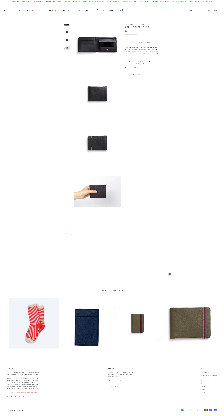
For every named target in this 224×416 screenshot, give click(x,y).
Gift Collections (53, 10)
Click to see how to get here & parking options (26, 392)
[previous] (5, 324)
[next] (218, 324)
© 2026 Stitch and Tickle (16, 410)
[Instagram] (15, 396)
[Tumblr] (23, 396)
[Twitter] (11, 396)
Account (199, 10)
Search (207, 10)
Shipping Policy (70, 226)
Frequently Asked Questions (209, 375)
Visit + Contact (205, 372)
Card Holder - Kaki (138, 351)
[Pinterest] (19, 396)
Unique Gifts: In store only (208, 381)
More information (133, 74)
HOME (40, 10)
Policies (203, 378)
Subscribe (114, 386)
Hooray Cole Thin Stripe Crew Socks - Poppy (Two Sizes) (34, 351)
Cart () (216, 10)
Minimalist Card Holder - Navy (86, 351)
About (203, 387)
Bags (13, 10)
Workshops (204, 384)
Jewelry (30, 10)
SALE (87, 10)
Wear (21, 10)
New (6, 10)
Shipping (203, 392)
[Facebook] (7, 396)
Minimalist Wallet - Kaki (190, 351)
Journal (203, 389)
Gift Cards (67, 10)
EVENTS (79, 10)
